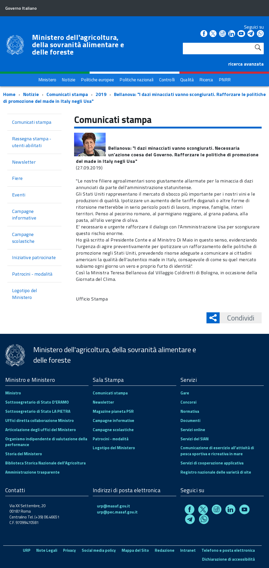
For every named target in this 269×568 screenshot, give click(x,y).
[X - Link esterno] (213, 33)
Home (9, 94)
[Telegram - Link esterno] (251, 33)
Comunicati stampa (67, 94)
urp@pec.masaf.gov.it (117, 512)
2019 (101, 94)
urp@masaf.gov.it (113, 506)
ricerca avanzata (246, 63)
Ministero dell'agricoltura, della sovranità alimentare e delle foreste (78, 45)
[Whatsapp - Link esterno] (260, 33)
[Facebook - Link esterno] (203, 33)
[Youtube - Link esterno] (241, 33)
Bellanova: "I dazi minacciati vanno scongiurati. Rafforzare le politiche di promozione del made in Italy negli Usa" (134, 98)
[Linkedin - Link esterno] (231, 33)
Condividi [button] (240, 317)
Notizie (31, 94)
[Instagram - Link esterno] (222, 33)
